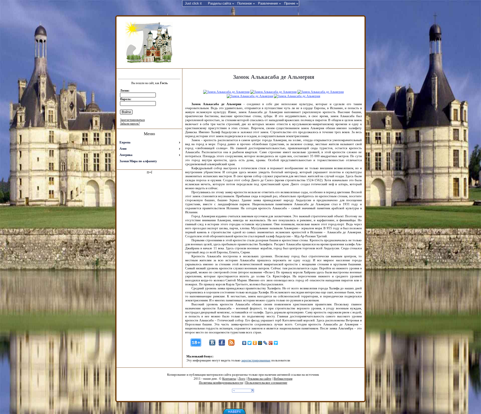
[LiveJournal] (265, 343)
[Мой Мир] (260, 343)
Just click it (193, 3)
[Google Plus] (270, 343)
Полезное (244, 3)
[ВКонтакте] (244, 343)
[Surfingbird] (276, 343)
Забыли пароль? (130, 123)
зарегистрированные (256, 360)
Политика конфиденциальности (221, 382)
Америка (126, 155)
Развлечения (268, 3)
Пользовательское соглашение (266, 382)
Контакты (229, 378)
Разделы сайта (219, 3)
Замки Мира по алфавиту (138, 161)
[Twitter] (249, 343)
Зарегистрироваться (132, 120)
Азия (123, 148)
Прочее (289, 3)
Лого (241, 378)
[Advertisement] (273, 42)
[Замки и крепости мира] (149, 42)
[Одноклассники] (255, 343)
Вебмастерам (283, 378)
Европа (125, 142)
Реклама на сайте (259, 378)
